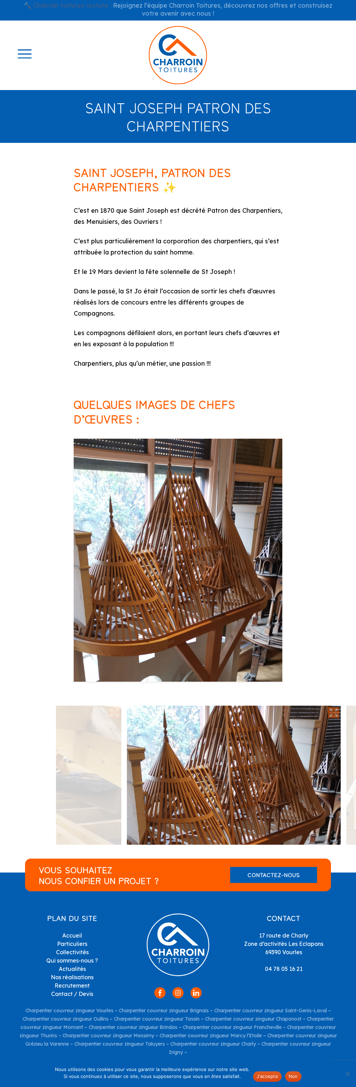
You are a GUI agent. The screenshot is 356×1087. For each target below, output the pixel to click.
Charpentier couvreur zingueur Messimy (108, 1035)
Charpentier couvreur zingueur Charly (212, 1044)
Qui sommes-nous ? (72, 960)
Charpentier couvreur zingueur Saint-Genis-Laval (270, 1010)
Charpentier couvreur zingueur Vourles (69, 1010)
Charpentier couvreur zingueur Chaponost (253, 1019)
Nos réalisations (72, 977)
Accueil (72, 935)
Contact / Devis (72, 993)
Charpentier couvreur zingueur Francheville (232, 1027)
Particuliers (72, 943)
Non (293, 1076)
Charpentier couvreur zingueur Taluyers (119, 1044)
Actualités (72, 968)
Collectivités (72, 952)
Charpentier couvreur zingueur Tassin (157, 1019)
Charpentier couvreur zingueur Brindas (133, 1027)
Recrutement (72, 985)
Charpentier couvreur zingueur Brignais (164, 1010)
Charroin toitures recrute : (72, 5)
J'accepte (267, 1076)
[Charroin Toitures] (178, 55)
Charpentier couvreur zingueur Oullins (65, 1019)
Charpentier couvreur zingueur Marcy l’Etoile (211, 1035)
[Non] (347, 1073)
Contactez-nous (274, 874)
